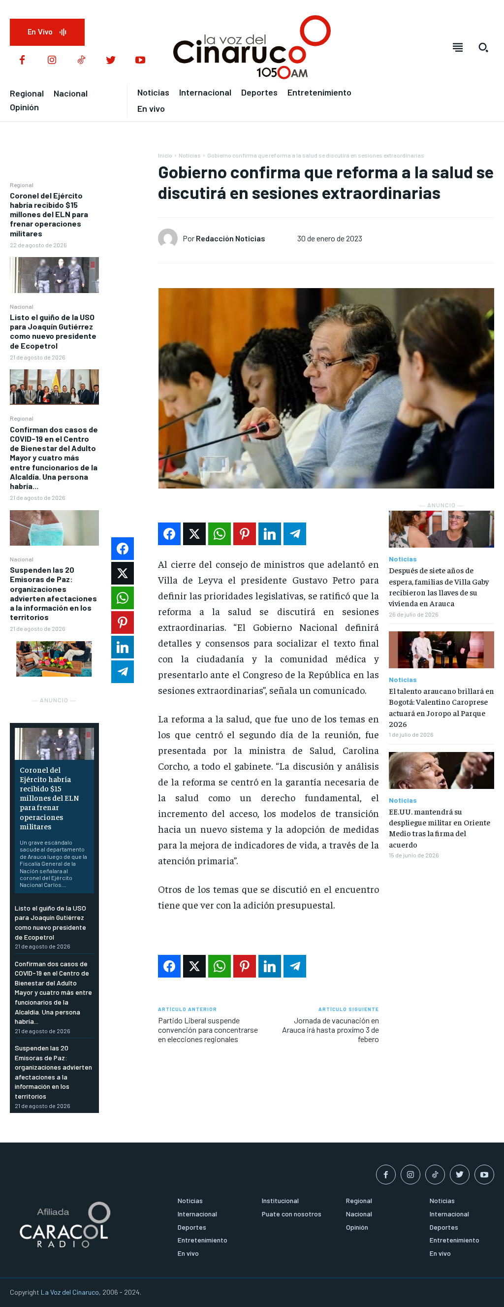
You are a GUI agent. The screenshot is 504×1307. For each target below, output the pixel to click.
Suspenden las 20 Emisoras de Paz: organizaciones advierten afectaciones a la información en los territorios (53, 593)
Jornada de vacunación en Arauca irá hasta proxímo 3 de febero (330, 1029)
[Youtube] (140, 60)
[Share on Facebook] (169, 534)
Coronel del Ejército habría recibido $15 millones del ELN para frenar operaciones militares (49, 214)
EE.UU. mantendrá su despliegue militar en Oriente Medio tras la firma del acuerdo (439, 827)
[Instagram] (51, 60)
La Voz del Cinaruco (70, 1292)
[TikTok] (81, 60)
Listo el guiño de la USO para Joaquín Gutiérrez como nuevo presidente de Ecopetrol (53, 331)
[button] (483, 47)
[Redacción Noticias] (170, 238)
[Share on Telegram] (295, 534)
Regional (21, 184)
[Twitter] (110, 60)
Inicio (165, 155)
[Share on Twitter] (194, 534)
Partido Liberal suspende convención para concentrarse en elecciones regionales (208, 1029)
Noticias (190, 155)
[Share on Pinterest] (244, 534)
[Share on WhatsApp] (219, 534)
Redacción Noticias (230, 238)
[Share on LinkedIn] (269, 534)
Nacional (21, 306)
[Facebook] (22, 60)
